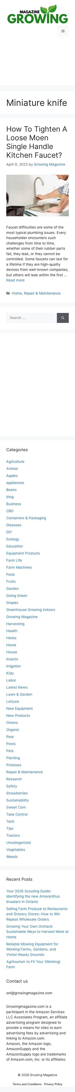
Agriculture (15, 461)
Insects (12, 659)
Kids (10, 673)
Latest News (17, 687)
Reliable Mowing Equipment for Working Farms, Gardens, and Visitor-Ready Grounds (32, 949)
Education (14, 546)
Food (10, 574)
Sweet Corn (16, 807)
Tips (9, 828)
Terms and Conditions (27, 1084)
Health (11, 631)
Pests (11, 744)
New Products (18, 715)
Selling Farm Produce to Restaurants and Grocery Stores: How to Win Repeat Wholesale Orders (37, 914)
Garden (12, 588)
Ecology (12, 539)
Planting (13, 758)
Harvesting (15, 624)
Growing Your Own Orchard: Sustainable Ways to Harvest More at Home (37, 931)
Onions (12, 723)
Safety (11, 786)
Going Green (16, 596)
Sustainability (17, 800)
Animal (12, 469)
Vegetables (15, 850)
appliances (15, 483)
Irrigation (13, 666)
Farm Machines (19, 567)
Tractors (13, 835)
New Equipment (19, 708)
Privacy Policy (53, 1084)
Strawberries (17, 793)
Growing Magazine (22, 617)
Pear (10, 737)
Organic (12, 730)
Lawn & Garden (19, 694)
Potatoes (13, 765)
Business (13, 504)
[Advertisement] (37, 64)
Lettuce (12, 701)
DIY (9, 532)
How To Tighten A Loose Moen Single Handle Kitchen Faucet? (36, 142)
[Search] (63, 318)
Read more (15, 280)
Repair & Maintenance (42, 293)
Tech (10, 821)
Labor (11, 680)
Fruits (11, 581)
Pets (10, 751)
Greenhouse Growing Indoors (30, 610)
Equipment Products (23, 553)
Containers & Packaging (26, 518)
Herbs (11, 638)
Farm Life (14, 560)
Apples (12, 476)
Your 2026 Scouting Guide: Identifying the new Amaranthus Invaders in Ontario (33, 896)
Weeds (12, 857)
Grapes (12, 603)
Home (17, 293)
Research (14, 779)
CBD (10, 511)
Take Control (17, 814)
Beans (11, 490)
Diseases (13, 525)
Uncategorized (18, 842)
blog (10, 497)
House (11, 652)
